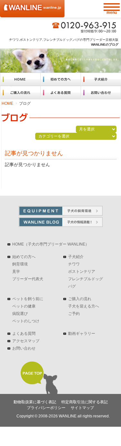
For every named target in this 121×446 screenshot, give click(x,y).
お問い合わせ (23, 348)
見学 (16, 271)
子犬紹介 (76, 256)
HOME (7, 103)
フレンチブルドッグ (85, 279)
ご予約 (74, 313)
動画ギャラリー (81, 333)
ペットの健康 (23, 306)
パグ (72, 286)
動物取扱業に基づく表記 (35, 402)
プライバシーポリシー (46, 408)
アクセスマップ (25, 341)
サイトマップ (82, 408)
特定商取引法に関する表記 (84, 402)
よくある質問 (23, 333)
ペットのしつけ (25, 321)
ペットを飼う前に (27, 299)
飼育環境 (20, 264)
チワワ (74, 264)
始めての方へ (23, 256)
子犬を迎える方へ (83, 306)
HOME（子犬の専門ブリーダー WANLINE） (50, 244)
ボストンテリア (81, 271)
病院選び (20, 313)
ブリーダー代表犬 (27, 279)
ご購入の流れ (79, 299)
